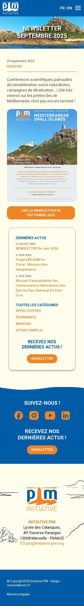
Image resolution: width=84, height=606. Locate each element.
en (69, 8)
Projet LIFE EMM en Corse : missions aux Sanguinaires (32, 264)
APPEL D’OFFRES (28, 311)
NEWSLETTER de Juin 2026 (37, 248)
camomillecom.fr (18, 585)
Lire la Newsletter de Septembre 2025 (41, 213)
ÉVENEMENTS (26, 317)
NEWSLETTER (42, 359)
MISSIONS (14, 66)
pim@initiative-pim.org (45, 543)
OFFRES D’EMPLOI (29, 330)
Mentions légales (18, 594)
